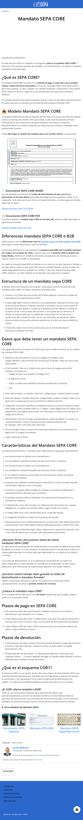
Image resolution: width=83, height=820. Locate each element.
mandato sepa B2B (71, 241)
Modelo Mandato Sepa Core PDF (16, 227)
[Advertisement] (41, 40)
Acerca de (6, 743)
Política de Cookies (11, 793)
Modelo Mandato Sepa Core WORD (18, 208)
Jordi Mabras (21, 747)
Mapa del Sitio (10, 801)
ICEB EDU (39, 760)
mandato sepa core (50, 241)
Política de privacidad (13, 797)
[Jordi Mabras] (7, 751)
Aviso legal (8, 790)
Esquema (5, 11)
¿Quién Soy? (9, 786)
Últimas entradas (17, 743)
